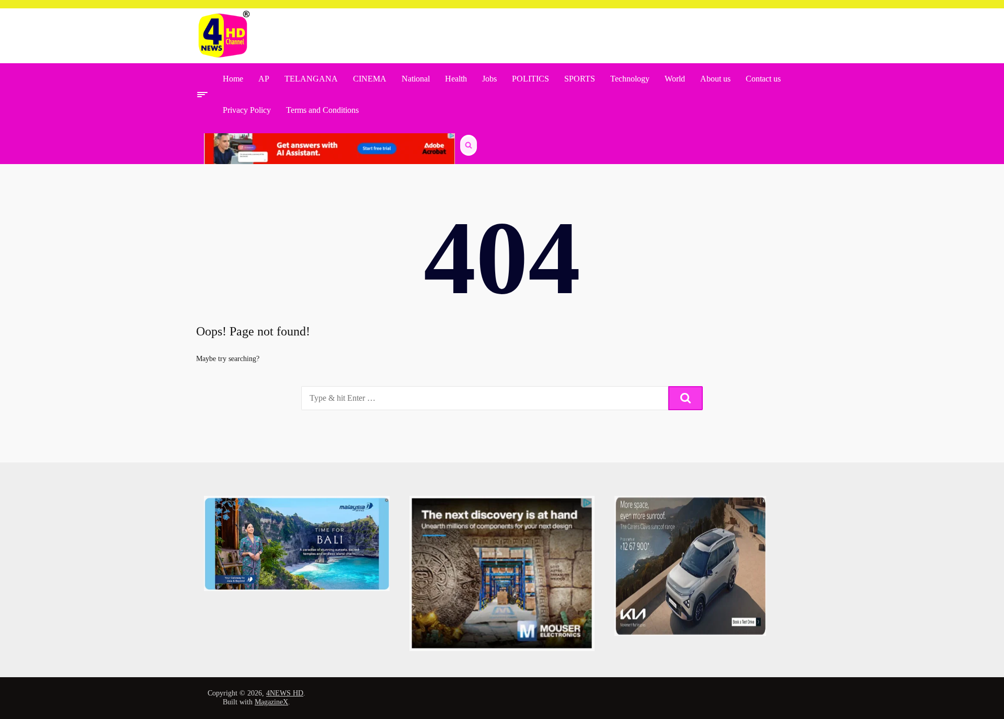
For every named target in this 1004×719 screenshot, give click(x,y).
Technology (629, 78)
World (675, 78)
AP (263, 78)
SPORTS (579, 78)
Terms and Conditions (322, 110)
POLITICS (530, 78)
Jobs (489, 78)
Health (456, 78)
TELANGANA (311, 78)
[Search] (685, 398)
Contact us (763, 78)
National (416, 78)
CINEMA (369, 78)
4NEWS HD (284, 693)
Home (233, 78)
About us (715, 78)
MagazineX (271, 702)
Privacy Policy (247, 110)
